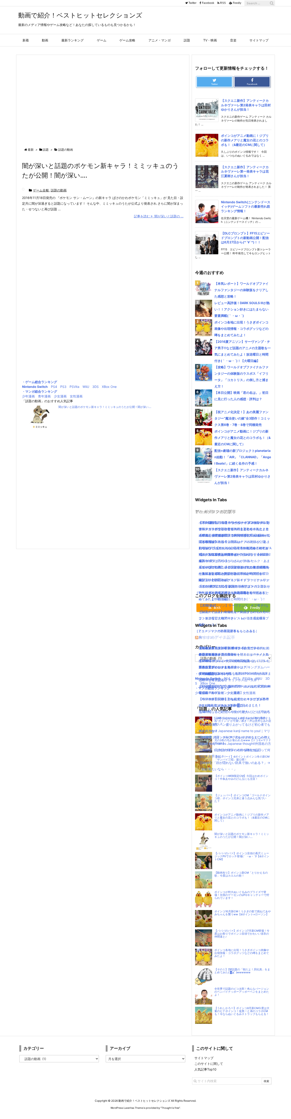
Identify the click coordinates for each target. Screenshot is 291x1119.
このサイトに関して (208, 1064)
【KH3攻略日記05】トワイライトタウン (228, 648)
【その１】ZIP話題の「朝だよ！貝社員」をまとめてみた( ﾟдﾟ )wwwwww (242, 971)
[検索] (271, 3)
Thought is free (170, 1107)
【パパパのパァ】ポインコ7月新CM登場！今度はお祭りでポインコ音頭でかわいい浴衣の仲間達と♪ (241, 933)
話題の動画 (59, 190)
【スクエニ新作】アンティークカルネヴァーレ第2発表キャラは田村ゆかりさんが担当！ (246, 105)
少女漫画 (60, 396)
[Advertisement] (102, 97)
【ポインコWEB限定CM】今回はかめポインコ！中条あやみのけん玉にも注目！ (241, 777)
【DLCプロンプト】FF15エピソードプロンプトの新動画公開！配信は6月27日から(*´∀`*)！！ (245, 237)
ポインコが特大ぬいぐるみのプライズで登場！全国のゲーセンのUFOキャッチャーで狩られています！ (241, 895)
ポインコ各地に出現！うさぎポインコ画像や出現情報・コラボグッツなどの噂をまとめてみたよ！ (241, 328)
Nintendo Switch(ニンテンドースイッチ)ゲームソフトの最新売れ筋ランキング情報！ (245, 206)
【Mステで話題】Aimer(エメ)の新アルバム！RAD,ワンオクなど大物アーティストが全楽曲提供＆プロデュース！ (234, 618)
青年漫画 (44, 396)
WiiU (86, 387)
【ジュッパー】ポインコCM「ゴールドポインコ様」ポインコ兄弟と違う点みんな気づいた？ (242, 798)
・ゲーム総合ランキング (39, 382)
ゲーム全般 (41, 190)
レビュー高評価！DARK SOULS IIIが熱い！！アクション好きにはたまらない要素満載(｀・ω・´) (242, 309)
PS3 (63, 387)
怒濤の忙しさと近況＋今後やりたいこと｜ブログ (234, 712)
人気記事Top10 (205, 1069)
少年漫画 (28, 396)
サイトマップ (203, 1058)
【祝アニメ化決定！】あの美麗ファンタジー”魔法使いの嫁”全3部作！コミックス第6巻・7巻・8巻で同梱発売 (242, 418)
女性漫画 (76, 396)
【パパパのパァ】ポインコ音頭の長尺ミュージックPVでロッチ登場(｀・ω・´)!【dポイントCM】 (241, 856)
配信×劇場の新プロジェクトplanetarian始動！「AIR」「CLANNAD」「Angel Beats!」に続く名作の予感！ (242, 457)
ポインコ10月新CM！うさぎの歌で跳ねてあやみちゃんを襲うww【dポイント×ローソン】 (242, 913)
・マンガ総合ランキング (39, 391)
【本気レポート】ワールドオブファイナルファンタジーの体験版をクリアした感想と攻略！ (241, 290)
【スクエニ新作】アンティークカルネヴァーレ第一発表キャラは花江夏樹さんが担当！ (245, 171)
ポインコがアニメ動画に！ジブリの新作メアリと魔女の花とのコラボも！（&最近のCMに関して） (245, 140)
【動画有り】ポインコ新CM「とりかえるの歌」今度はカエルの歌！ (241, 874)
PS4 (54, 387)
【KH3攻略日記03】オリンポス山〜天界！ (229, 680)
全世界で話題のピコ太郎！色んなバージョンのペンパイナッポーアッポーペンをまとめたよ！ (241, 991)
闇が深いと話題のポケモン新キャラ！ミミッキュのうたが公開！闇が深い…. (104, 407)
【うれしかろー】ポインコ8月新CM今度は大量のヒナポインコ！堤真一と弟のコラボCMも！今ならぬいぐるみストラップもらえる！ (241, 1011)
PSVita (74, 387)
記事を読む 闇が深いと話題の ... (158, 216)
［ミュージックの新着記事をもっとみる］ (225, 631)
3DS (95, 387)
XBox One (109, 387)
